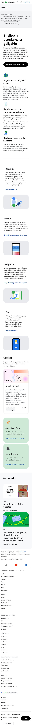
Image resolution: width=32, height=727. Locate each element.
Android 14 (4, 644)
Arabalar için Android (7, 626)
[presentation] (16, 478)
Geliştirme (9, 264)
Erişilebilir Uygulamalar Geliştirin (15, 283)
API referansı (4, 665)
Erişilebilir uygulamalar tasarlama (15, 235)
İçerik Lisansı (23, 551)
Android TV (4, 629)
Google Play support (6, 683)
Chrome (3, 700)
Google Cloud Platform (7, 705)
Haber (3, 584)
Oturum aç (27, 2)
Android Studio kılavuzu (7, 660)
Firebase (3, 702)
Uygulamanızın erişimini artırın (14, 82)
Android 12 (4, 650)
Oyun (2, 597)
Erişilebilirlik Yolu (11, 189)
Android (3, 574)
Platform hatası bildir (6, 678)
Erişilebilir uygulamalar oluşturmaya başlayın (16, 64)
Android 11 (4, 653)
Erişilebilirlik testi (11, 331)
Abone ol (26, 718)
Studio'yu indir (5, 668)
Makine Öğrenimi (6, 600)
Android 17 (4, 636)
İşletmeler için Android (7, 576)
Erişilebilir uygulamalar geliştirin (13, 39)
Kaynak (3, 582)
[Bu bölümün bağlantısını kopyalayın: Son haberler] (18, 478)
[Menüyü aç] (2, 2)
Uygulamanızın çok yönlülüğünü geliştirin (13, 110)
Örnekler (7, 358)
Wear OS (3, 621)
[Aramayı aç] (18, 2)
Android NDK (4, 671)
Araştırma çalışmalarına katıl (9, 686)
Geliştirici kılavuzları (6, 662)
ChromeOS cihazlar (6, 623)
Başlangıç (9, 169)
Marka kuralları (16, 714)
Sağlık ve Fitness (5, 603)
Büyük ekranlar (5, 618)
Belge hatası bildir (6, 681)
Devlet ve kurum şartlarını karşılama (15, 139)
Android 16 (4, 639)
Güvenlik (3, 579)
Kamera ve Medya (6, 605)
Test (7, 312)
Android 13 (4, 647)
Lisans (8, 714)
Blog (2, 587)
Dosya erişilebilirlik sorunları (15, 464)
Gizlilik (3, 608)
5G (2, 611)
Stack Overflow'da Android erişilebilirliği (15, 438)
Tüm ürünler (4, 708)
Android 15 (4, 642)
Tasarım (7, 218)
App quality (5, 7)
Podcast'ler (4, 590)
